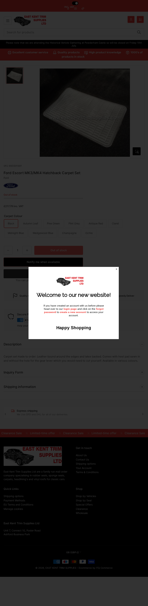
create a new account (73, 312)
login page (70, 308)
